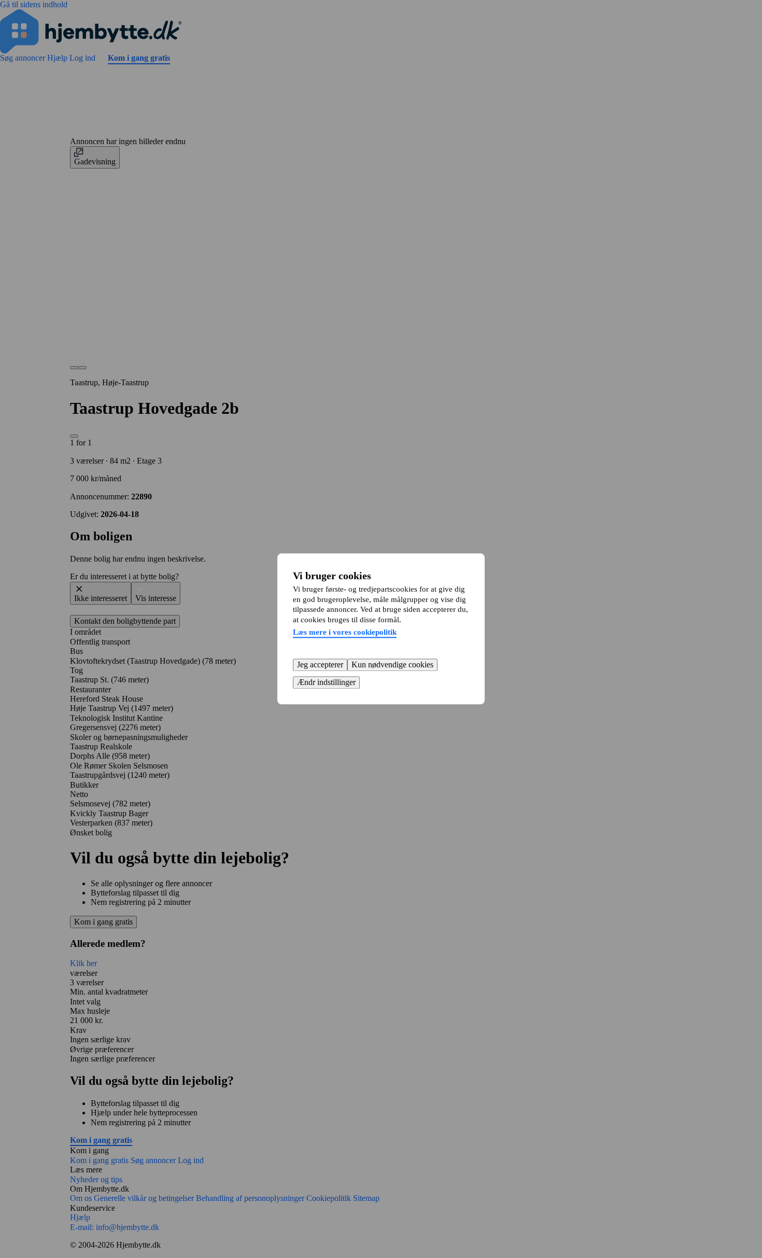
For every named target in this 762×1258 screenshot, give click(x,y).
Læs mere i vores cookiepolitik (345, 632)
